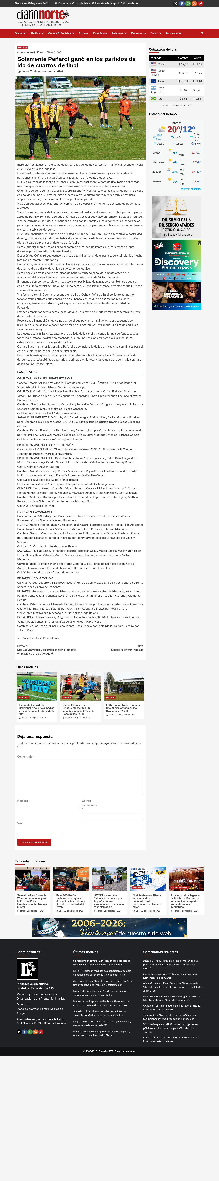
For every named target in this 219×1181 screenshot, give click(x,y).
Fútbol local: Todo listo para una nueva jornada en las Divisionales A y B (123, 708)
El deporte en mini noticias (127, 648)
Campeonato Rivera (32, 638)
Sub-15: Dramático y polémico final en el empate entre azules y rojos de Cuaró (46, 650)
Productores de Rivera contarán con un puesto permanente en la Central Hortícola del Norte (170, 965)
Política (35, 33)
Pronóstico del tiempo (106, 3)
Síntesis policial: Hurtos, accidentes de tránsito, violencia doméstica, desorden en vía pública (99, 1013)
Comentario (25, 756)
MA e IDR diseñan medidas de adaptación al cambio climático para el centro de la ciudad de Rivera (70, 901)
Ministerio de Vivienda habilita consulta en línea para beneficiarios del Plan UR (172, 987)
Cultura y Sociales (179, 888)
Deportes (137, 33)
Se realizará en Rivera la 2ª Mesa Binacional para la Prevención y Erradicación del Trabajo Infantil (32, 901)
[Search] (202, 33)
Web (20, 823)
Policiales (117, 33)
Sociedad (20, 33)
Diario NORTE (106, 1051)
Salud (154, 33)
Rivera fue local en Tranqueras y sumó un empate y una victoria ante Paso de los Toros (78, 709)
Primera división (51, 638)
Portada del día (82, 3)
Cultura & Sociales (59, 33)
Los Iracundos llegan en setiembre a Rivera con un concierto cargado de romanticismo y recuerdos (186, 901)
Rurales (83, 33)
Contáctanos (64, 3)
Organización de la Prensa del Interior (40, 998)
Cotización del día (129, 3)
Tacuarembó (173, 33)
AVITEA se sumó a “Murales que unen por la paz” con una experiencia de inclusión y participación (109, 901)
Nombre (23, 800)
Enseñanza (100, 33)
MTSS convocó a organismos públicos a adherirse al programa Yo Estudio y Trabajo (170, 1028)
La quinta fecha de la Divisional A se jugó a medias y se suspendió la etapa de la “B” (36, 709)
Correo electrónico (89, 805)
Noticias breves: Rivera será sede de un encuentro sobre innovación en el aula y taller (147, 901)
